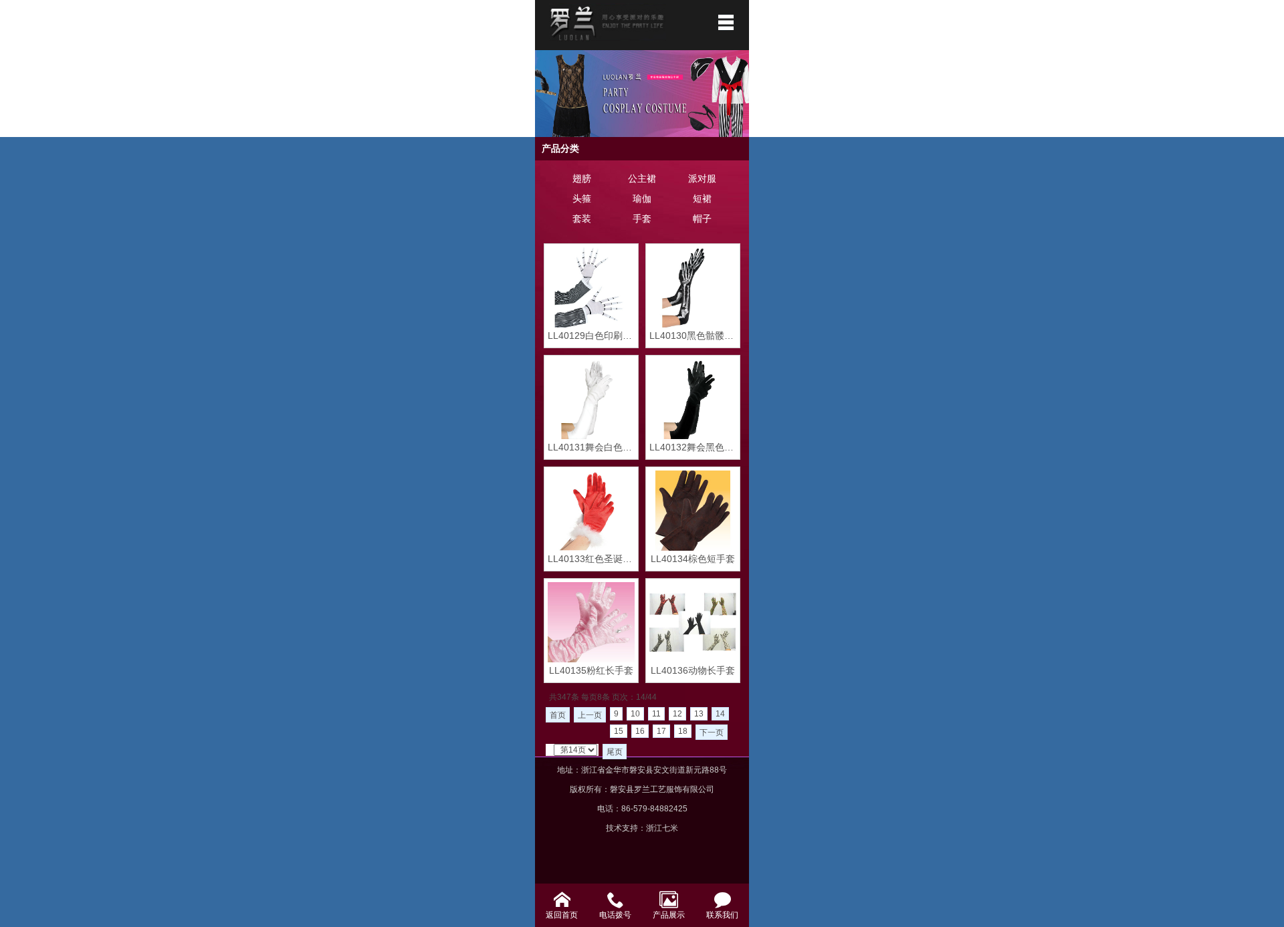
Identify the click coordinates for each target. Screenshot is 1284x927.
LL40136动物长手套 (693, 670)
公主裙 (642, 178)
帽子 (702, 218)
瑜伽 (642, 198)
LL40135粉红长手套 (591, 670)
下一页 (712, 732)
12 (677, 713)
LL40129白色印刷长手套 (591, 335)
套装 (581, 218)
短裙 (702, 198)
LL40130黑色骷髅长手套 (692, 335)
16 (640, 731)
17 (661, 731)
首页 (558, 715)
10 (635, 713)
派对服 (702, 178)
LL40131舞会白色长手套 (591, 447)
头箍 (581, 198)
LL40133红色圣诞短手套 (591, 558)
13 (699, 713)
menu (726, 22)
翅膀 (581, 178)
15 (618, 731)
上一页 (590, 715)
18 (682, 731)
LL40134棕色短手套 (693, 558)
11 (656, 713)
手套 (642, 218)
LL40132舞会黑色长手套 (692, 447)
